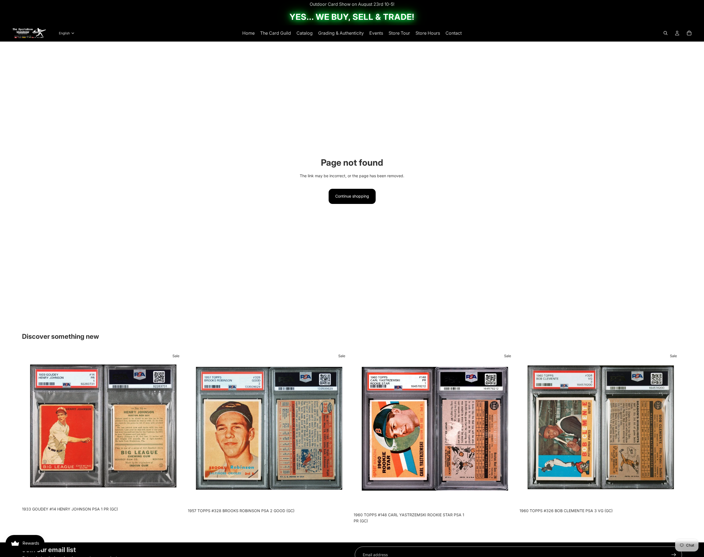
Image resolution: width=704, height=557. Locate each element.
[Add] (176, 496)
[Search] (665, 33)
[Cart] (689, 33)
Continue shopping (352, 196)
